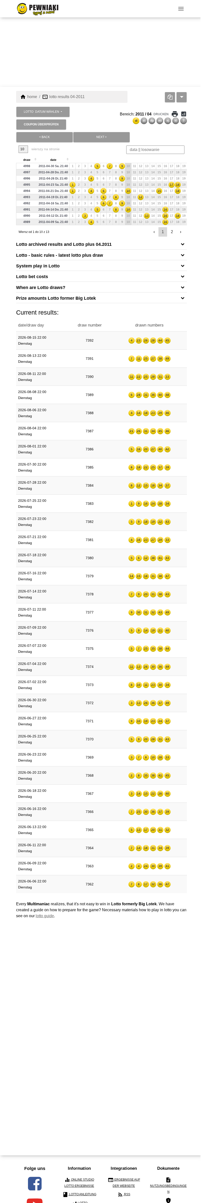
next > (101, 137)
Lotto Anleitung (79, 1195)
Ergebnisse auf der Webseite (124, 1182)
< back (44, 137)
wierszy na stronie (45, 149)
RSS (123, 1195)
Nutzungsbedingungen (168, 1185)
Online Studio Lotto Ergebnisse (79, 1182)
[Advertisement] (101, 52)
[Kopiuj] (170, 97)
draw (26, 160)
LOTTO (41, 111)
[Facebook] (35, 1183)
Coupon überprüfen (41, 124)
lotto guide (45, 916)
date (53, 160)
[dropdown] (182, 97)
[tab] (101, 244)
